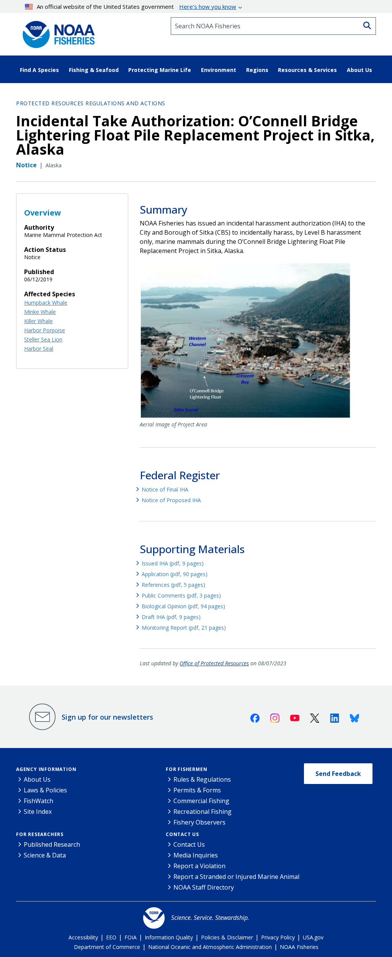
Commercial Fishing (201, 801)
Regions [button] (257, 69)
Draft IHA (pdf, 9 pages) (171, 617)
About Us (37, 779)
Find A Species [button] (39, 69)
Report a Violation (199, 866)
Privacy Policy (278, 937)
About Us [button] (359, 69)
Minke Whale (40, 311)
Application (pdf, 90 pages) (174, 574)
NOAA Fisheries (299, 946)
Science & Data (45, 855)
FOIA (130, 937)
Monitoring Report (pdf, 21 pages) (184, 627)
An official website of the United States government (136, 6)
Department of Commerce (107, 946)
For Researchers (40, 834)
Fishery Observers (199, 822)
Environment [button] (218, 69)
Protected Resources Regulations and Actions (90, 103)
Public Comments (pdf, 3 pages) (181, 595)
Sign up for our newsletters (107, 717)
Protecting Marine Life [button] (159, 69)
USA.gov (313, 937)
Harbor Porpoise (44, 330)
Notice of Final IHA (165, 489)
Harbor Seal (38, 348)
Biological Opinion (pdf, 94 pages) (183, 606)
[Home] (56, 32)
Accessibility (83, 937)
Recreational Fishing (202, 811)
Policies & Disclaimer (227, 937)
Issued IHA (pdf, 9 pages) (173, 563)
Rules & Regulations (202, 779)
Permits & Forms (197, 790)
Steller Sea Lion (43, 339)
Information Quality (169, 937)
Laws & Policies (45, 790)
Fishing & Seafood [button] (94, 69)
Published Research (52, 844)
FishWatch (38, 801)
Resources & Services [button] (307, 69)
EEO (111, 937)
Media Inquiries (195, 855)
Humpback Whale (45, 302)
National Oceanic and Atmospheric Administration (210, 946)
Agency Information (46, 769)
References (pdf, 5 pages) (173, 584)
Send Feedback (338, 773)
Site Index (38, 811)
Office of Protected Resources (214, 663)
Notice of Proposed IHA (171, 500)
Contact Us (182, 834)
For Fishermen (186, 769)
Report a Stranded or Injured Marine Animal (236, 876)
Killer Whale (38, 321)
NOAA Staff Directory (203, 887)
